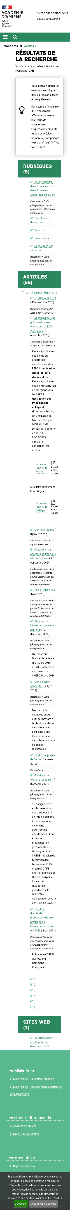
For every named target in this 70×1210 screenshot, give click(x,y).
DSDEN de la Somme (26, 1134)
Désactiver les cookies (44, 1203)
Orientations (41, 238)
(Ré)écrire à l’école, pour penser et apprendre (43, 625)
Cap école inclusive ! (25, 1166)
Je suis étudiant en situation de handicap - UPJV (41, 1042)
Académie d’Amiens (24, 1126)
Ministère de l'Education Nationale (33, 1079)
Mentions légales (44, 529)
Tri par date (50, 292)
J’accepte (21, 1203)
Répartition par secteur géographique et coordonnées (43, 554)
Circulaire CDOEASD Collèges (41, 507)
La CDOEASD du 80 (45, 298)
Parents (39, 230)
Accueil (29, 46)
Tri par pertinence (32, 292)
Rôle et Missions (43, 589)
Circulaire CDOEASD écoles (41, 468)
